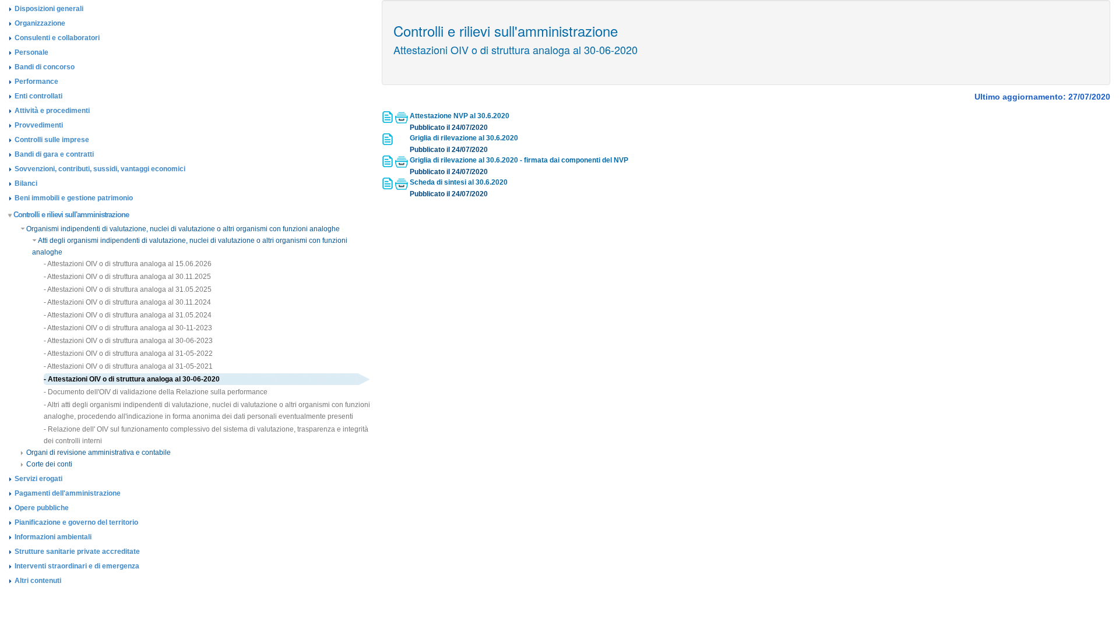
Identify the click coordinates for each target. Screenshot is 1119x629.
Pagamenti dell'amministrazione (68, 493)
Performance (36, 81)
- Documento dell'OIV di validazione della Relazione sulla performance (156, 392)
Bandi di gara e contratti (54, 154)
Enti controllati (38, 96)
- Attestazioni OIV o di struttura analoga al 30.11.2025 (127, 277)
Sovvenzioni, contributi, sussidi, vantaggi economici (100, 169)
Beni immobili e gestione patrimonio (74, 198)
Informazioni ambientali (53, 537)
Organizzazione (40, 23)
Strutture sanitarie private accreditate (77, 551)
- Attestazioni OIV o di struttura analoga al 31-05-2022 (128, 353)
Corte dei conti (49, 464)
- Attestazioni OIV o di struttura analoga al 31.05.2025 (128, 289)
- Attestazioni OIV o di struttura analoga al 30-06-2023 (128, 341)
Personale (31, 52)
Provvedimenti (39, 125)
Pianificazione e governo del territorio (76, 522)
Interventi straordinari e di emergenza (77, 566)
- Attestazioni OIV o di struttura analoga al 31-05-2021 (128, 366)
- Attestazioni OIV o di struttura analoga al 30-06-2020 (132, 379)
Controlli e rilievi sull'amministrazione (71, 214)
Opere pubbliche (42, 508)
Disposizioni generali (49, 9)
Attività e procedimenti (52, 111)
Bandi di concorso (45, 67)
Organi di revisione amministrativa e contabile (98, 452)
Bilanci (26, 183)
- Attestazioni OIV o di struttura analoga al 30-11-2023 (128, 328)
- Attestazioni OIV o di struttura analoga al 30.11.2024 (127, 302)
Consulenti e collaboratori (57, 38)
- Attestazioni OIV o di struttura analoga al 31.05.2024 (128, 315)
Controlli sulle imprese (52, 140)
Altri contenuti (38, 581)
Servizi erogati (38, 479)
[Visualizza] (388, 120)
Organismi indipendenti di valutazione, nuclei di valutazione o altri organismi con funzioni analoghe (183, 229)
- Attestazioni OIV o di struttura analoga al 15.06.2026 (128, 264)
